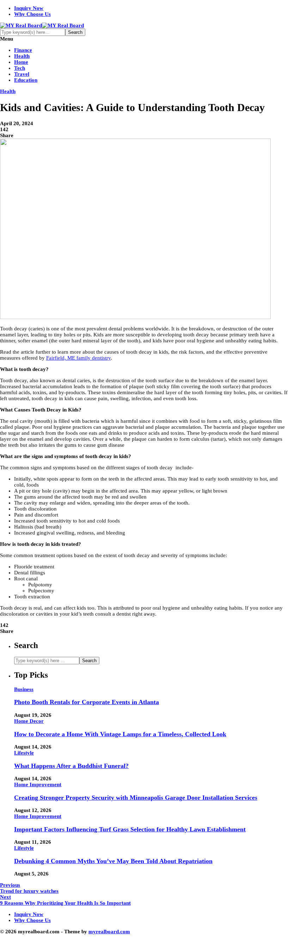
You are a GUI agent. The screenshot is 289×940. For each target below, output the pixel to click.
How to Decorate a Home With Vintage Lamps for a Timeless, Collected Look (120, 734)
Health (22, 56)
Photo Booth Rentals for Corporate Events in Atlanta (86, 702)
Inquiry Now (28, 8)
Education (25, 80)
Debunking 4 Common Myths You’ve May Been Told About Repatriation (113, 861)
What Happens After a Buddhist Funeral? (71, 765)
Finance (23, 50)
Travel (21, 74)
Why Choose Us (32, 14)
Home (21, 62)
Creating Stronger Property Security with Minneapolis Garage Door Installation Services (135, 797)
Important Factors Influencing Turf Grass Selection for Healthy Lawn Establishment (130, 829)
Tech (19, 68)
